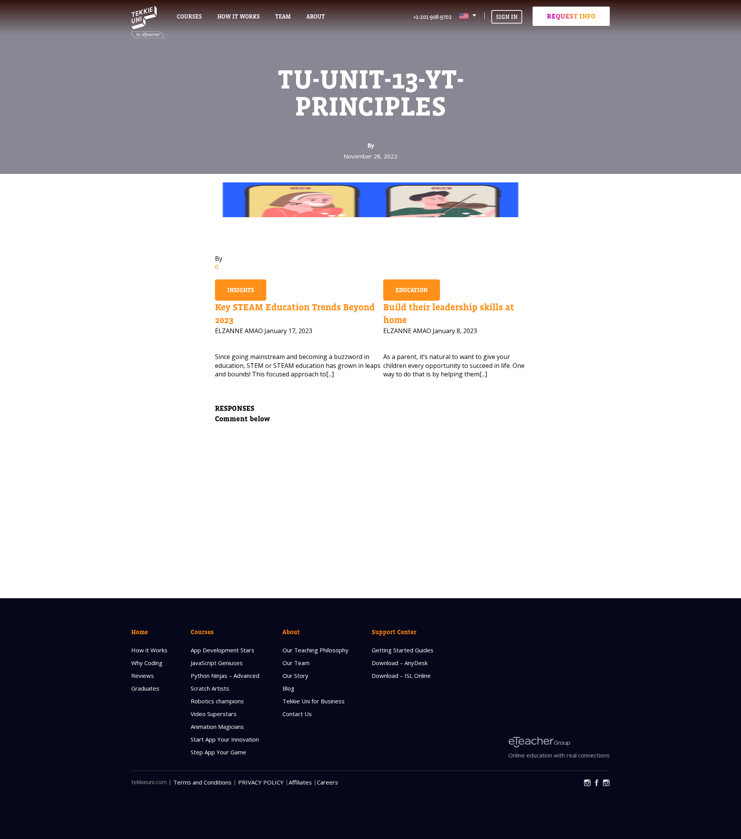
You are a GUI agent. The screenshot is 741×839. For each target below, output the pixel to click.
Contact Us (297, 714)
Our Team (296, 663)
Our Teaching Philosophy (316, 650)
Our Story (295, 675)
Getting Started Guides (402, 650)
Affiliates (300, 782)
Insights (240, 290)
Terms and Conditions (202, 782)
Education (412, 290)
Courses (189, 16)
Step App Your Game (218, 752)
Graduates (145, 688)
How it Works (149, 650)
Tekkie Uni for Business (314, 701)
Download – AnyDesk (400, 663)
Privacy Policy (261, 782)
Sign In (507, 17)
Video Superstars (214, 714)
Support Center (394, 631)
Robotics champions (217, 701)
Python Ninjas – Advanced (225, 675)
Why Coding (146, 663)
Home (139, 631)
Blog (288, 688)
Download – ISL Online (401, 675)
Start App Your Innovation (225, 739)
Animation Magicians (217, 726)
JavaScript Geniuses (217, 663)
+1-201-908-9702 (432, 17)
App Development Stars (222, 650)
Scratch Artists (210, 688)
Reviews (142, 675)
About (291, 631)
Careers (327, 782)
